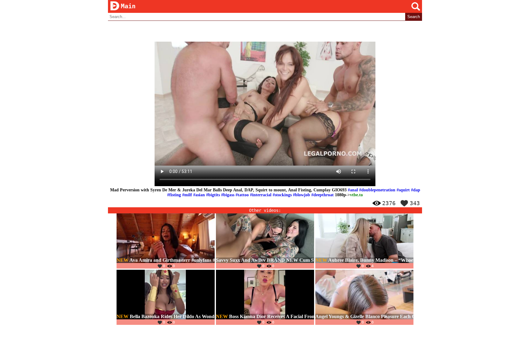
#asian (199, 195)
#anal (353, 190)
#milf (187, 195)
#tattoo (242, 195)
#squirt (403, 190)
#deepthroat (322, 195)
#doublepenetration (377, 190)
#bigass (227, 195)
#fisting (174, 195)
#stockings (282, 195)
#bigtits (213, 195)
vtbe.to (356, 195)
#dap (415, 190)
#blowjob (301, 195)
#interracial (260, 195)
